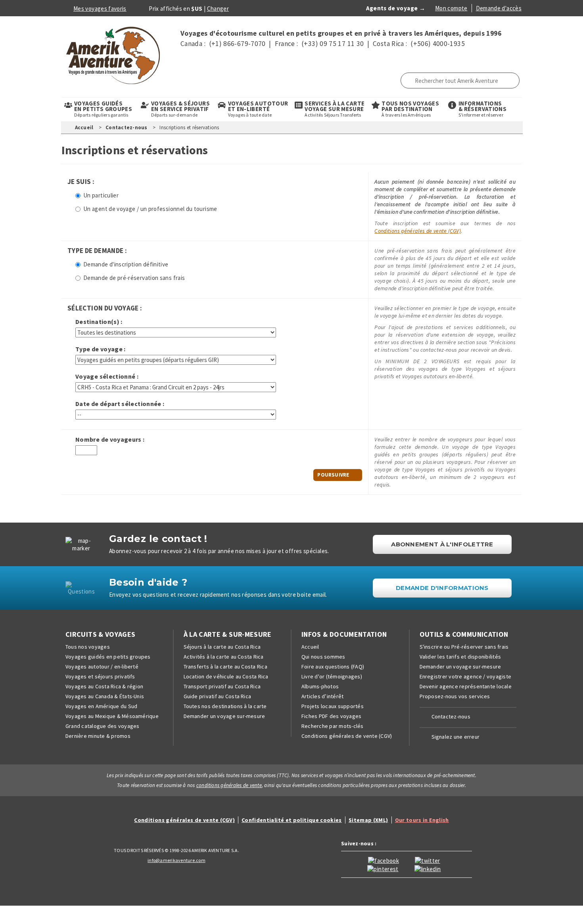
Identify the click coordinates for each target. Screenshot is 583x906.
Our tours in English (422, 820)
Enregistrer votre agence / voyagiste (466, 676)
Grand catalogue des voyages (102, 726)
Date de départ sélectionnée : (119, 404)
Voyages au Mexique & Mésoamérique (112, 716)
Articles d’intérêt (322, 696)
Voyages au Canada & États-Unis (104, 696)
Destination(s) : (99, 322)
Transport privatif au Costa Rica (222, 686)
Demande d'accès (499, 8)
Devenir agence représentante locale (466, 686)
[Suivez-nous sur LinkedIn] (427, 868)
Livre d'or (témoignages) (331, 676)
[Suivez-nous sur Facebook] (383, 860)
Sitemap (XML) (368, 820)
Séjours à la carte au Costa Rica (222, 646)
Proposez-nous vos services (455, 696)
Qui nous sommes (323, 656)
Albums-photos (320, 686)
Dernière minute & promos (97, 735)
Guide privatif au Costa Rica (217, 696)
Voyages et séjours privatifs (100, 676)
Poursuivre (333, 474)
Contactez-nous (126, 127)
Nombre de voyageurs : (110, 439)
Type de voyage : (100, 349)
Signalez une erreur (455, 736)
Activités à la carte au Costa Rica (224, 656)
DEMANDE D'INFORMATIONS (442, 588)
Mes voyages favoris (100, 8)
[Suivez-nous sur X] (427, 860)
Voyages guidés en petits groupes (108, 656)
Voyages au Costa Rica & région (104, 686)
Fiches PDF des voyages (331, 716)
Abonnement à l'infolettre (442, 544)
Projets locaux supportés (332, 706)
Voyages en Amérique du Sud (101, 706)
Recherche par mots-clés (332, 726)
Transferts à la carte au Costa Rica (225, 666)
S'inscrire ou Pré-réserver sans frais (464, 646)
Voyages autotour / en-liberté (101, 666)
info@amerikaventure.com (176, 860)
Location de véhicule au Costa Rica (226, 676)
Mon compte (451, 8)
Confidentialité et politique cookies (292, 820)
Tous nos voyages (87, 646)
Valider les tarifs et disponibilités (460, 656)
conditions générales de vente (229, 785)
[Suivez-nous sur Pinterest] (382, 868)
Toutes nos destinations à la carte (225, 706)
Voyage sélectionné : (106, 376)
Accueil (84, 127)
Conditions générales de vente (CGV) (417, 230)
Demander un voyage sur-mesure (224, 716)
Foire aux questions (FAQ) (332, 666)
